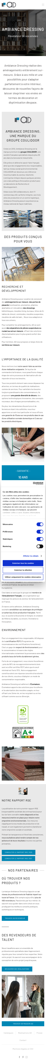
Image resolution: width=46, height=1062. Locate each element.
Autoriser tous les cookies (23, 563)
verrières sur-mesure (11, 345)
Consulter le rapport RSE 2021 (18, 858)
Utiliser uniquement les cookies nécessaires (23, 577)
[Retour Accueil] (9, 4)
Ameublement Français (12, 595)
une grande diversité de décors (24, 395)
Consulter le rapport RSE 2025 (18, 852)
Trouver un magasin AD (23, 1024)
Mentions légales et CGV (23, 1049)
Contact (23, 1040)
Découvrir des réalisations (17, 969)
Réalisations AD (25, 1033)
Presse (39, 1033)
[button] (43, 4)
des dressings (29, 308)
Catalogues (8, 1033)
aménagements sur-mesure (16, 302)
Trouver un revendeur (15, 918)
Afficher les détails (31, 556)
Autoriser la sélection (23, 570)
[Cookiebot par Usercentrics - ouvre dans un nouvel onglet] (33, 483)
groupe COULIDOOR (29, 152)
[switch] (40, 531)
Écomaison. (35, 684)
